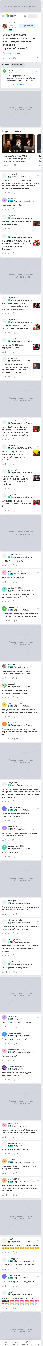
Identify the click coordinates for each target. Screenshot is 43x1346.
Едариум (16, 1069)
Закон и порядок (21, 574)
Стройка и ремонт (20, 785)
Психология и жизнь (21, 177)
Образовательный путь (14, 30)
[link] (18, 151)
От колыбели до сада (23, 829)
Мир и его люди (19, 1126)
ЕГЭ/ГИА (18, 1019)
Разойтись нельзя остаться (23, 942)
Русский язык (20, 667)
